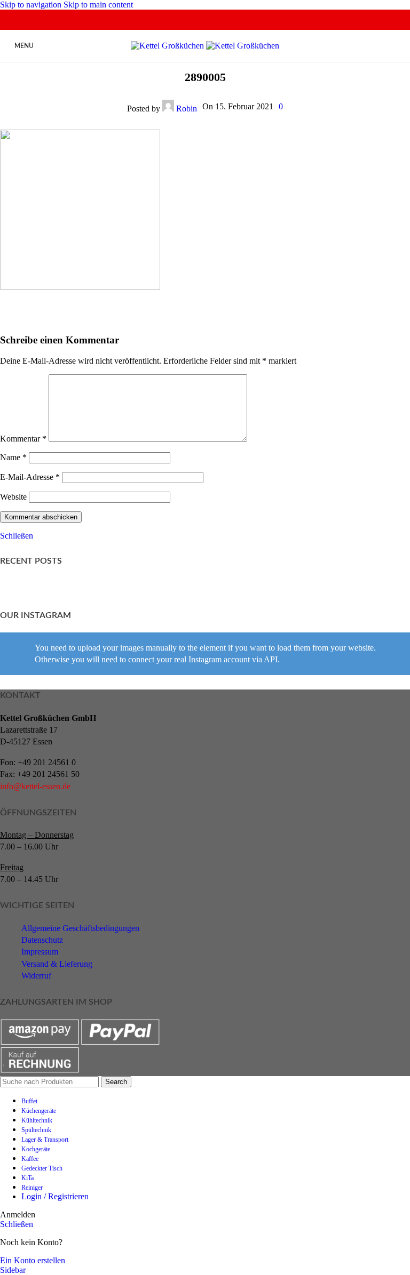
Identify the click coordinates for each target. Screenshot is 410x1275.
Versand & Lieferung (56, 963)
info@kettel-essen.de (35, 786)
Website (13, 496)
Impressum (39, 951)
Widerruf (36, 975)
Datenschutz (42, 939)
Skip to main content (98, 4)
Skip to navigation (32, 4)
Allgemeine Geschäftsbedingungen (80, 928)
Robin (186, 108)
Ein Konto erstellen (32, 1260)
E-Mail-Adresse (30, 477)
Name (13, 457)
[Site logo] (168, 45)
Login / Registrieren (55, 1196)
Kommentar (23, 438)
